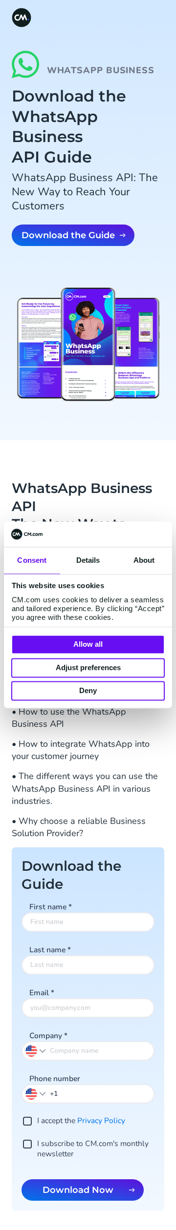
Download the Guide (68, 235)
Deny (88, 691)
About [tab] (144, 560)
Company (48, 1035)
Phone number (54, 1078)
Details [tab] (88, 560)
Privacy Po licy (101, 1120)
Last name (50, 949)
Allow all (88, 644)
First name (50, 907)
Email (41, 992)
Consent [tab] (31, 560)
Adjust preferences (88, 667)
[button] (36, 1093)
